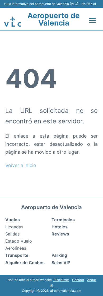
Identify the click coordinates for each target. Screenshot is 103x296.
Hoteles (60, 226)
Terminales (63, 219)
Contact (78, 280)
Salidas (12, 234)
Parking (59, 255)
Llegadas (14, 226)
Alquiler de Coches (25, 262)
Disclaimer (61, 280)
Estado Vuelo (18, 241)
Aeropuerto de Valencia (53, 19)
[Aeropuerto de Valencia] (12, 22)
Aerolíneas (15, 248)
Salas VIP (61, 262)
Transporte (17, 255)
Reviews (60, 234)
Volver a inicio (20, 165)
